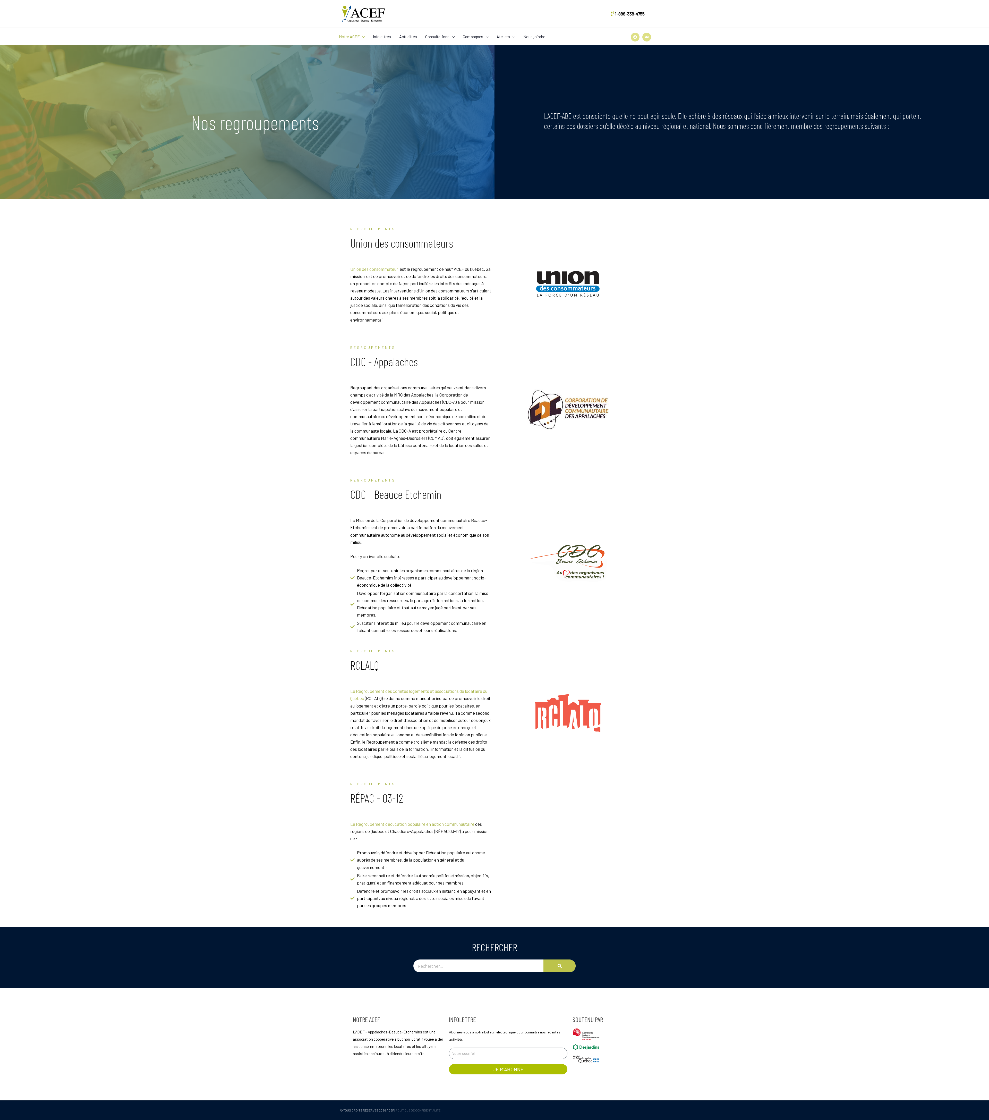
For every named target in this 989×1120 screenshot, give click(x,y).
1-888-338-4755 (630, 13)
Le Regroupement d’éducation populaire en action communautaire (412, 824)
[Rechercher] (559, 965)
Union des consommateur (374, 269)
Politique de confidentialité (418, 1110)
